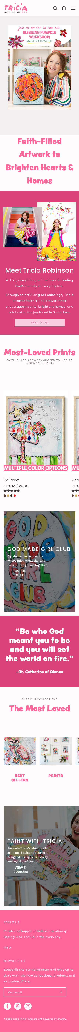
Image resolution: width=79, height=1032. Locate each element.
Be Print (11, 480)
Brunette (5, 495)
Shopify (61, 1019)
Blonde (8, 495)
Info (7, 947)
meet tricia (39, 322)
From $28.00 (17, 486)
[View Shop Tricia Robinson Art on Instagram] (28, 1006)
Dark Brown (11, 495)
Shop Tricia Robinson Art (27, 1019)
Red (15, 495)
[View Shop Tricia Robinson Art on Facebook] (7, 1006)
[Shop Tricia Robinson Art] (16, 8)
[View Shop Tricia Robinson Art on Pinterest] (17, 1006)
